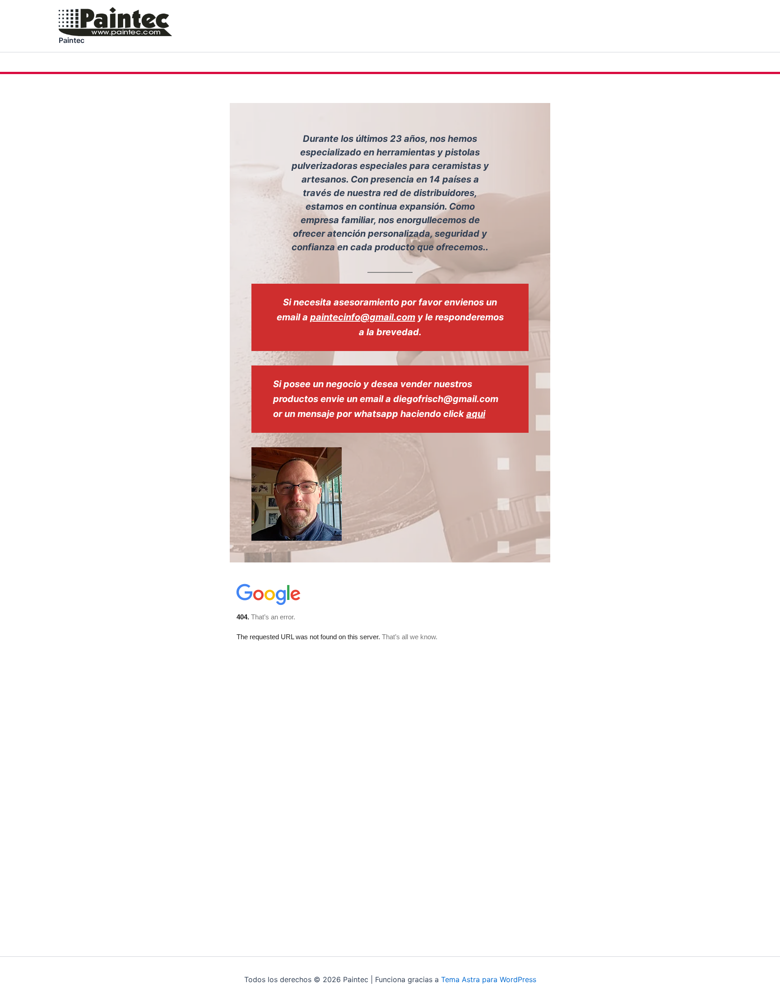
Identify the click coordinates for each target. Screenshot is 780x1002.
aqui (475, 413)
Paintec (71, 40)
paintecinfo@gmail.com (362, 317)
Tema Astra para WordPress (488, 979)
